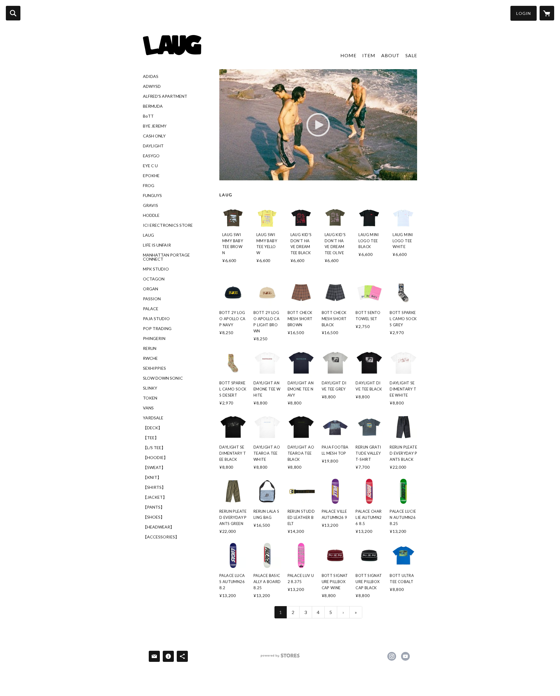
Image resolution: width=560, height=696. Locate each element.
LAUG (148, 235)
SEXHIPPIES (154, 368)
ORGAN (150, 289)
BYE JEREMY (155, 126)
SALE (411, 55)
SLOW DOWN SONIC (163, 378)
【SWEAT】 (154, 467)
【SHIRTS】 (154, 487)
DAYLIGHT (153, 146)
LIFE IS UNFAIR (157, 245)
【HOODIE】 (155, 458)
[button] (523, 13)
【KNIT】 (152, 477)
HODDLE (151, 215)
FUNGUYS (152, 195)
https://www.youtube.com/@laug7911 (405, 656)
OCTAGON (153, 279)
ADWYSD (152, 86)
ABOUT (390, 55)
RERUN (149, 348)
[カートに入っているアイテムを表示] (547, 13)
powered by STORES (280, 657)
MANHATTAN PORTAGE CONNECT (166, 257)
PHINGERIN (154, 338)
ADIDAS (150, 76)
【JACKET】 (155, 497)
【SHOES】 (153, 517)
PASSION (152, 299)
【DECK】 (152, 428)
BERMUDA (153, 106)
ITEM (368, 55)
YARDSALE (153, 418)
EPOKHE (151, 176)
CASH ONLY (154, 136)
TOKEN (150, 398)
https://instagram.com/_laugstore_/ (391, 656)
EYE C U (150, 166)
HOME (348, 55)
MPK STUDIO (156, 269)
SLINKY (150, 388)
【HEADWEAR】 (158, 527)
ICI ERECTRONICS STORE (168, 225)
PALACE (150, 309)
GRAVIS (150, 205)
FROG (148, 186)
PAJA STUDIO (156, 319)
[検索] (13, 13)
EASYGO (151, 156)
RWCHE (150, 358)
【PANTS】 (153, 507)
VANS (148, 408)
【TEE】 (151, 438)
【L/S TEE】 (154, 448)
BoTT (148, 116)
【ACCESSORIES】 (161, 537)
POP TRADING (157, 329)
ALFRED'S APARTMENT (165, 96)
